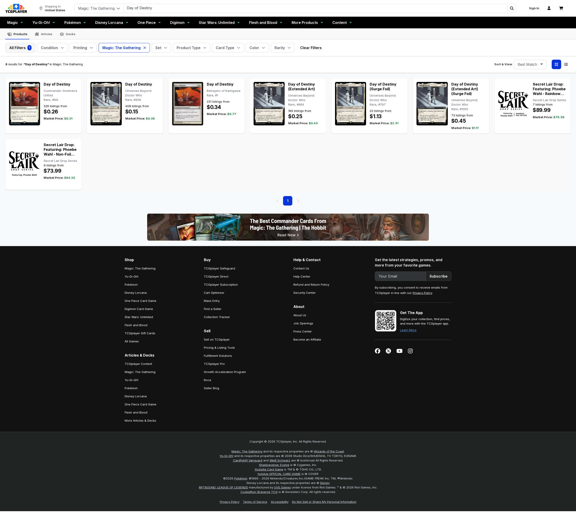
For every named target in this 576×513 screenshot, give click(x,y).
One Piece (146, 22)
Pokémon (72, 22)
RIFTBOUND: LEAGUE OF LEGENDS (223, 487)
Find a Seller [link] (212, 309)
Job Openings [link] (303, 323)
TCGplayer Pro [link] (214, 364)
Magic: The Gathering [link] (140, 268)
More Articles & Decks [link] (140, 420)
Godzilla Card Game (269, 469)
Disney (325, 483)
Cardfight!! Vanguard (247, 460)
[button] (511, 8)
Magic (12, 22)
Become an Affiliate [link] (307, 339)
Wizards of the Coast (329, 451)
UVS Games (282, 487)
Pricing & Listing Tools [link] (219, 347)
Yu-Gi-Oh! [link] (131, 276)
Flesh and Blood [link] (136, 325)
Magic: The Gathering (247, 451)
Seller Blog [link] (211, 388)
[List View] (566, 64)
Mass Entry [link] (212, 301)
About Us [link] (299, 315)
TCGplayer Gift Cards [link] (140, 333)
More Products (305, 22)
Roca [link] (207, 380)
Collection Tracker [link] (217, 317)
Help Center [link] (301, 276)
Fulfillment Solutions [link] (218, 355)
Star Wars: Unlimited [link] (139, 317)
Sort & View (503, 64)
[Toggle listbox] (541, 64)
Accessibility (279, 502)
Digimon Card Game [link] (139, 309)
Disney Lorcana (109, 22)
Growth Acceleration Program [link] (225, 372)
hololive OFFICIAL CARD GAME (279, 474)
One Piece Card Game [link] (140, 301)
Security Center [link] (304, 292)
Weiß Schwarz (280, 460)
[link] (16, 8)
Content (339, 22)
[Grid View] (556, 64)
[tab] (17, 34)
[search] (315, 7)
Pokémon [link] (131, 284)
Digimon (177, 22)
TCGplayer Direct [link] (216, 276)
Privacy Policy (422, 293)
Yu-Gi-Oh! (41, 22)
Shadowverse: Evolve (274, 465)
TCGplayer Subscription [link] (221, 284)
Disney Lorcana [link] (136, 292)
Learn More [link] (408, 330)
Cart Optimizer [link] (214, 292)
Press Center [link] (302, 331)
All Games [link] (132, 341)
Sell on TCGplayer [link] (217, 339)
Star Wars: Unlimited (217, 22)
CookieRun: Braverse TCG (259, 492)
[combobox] (530, 64)
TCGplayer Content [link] (138, 364)
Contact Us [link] (301, 268)
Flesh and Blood (263, 22)
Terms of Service (255, 502)
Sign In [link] (534, 8)
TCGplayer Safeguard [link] (219, 268)
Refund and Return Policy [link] (311, 284)
